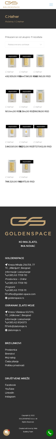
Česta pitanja (11, 361)
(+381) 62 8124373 (17, 322)
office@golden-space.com (21, 294)
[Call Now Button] (49, 432)
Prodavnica (11, 350)
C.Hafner (9, 72)
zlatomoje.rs (14, 330)
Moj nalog (10, 358)
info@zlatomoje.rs (17, 326)
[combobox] (24, 44)
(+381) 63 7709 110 (17, 275)
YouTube (9, 389)
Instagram (10, 397)
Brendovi (10, 354)
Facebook (10, 385)
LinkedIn (9, 393)
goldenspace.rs (15, 298)
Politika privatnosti (14, 365)
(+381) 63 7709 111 (16, 290)
